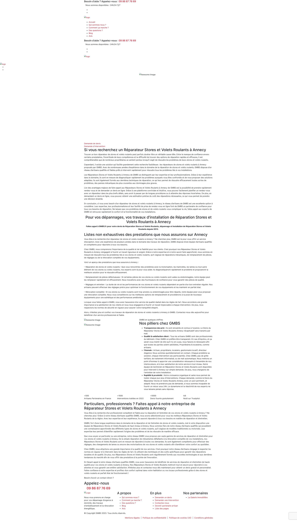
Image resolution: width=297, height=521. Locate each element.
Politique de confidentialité (154, 518)
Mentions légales (132, 518)
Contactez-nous (162, 503)
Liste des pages (162, 508)
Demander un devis (163, 497)
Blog (91, 33)
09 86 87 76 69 (127, 1)
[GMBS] (87, 17)
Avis (90, 36)
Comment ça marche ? (99, 27)
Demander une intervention (167, 500)
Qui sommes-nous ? (97, 25)
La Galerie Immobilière (198, 497)
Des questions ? (96, 30)
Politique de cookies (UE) (180, 518)
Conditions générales (203, 518)
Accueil (92, 22)
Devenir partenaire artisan (166, 506)
